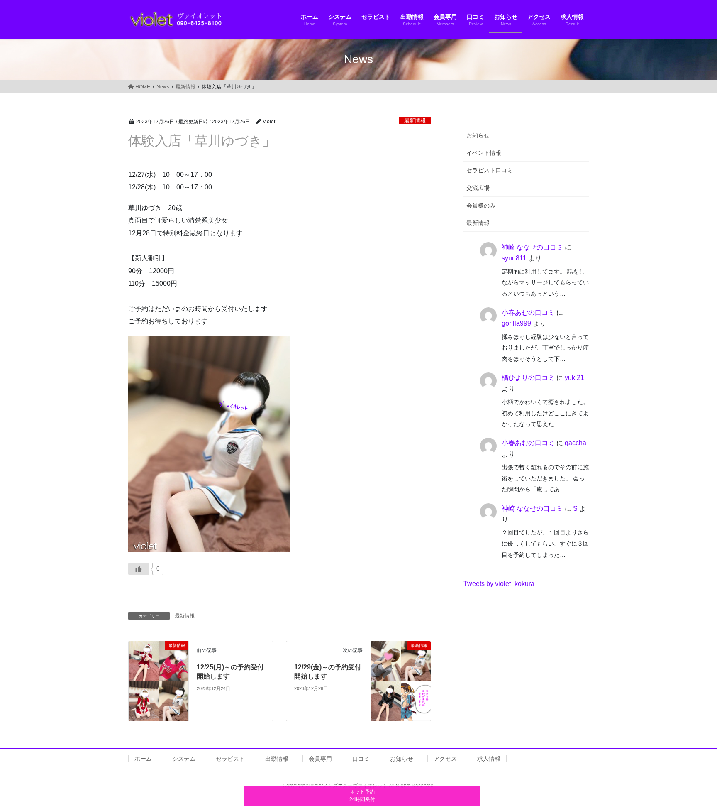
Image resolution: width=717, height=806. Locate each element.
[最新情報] (158, 680)
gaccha (575, 442)
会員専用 (320, 758)
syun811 (514, 258)
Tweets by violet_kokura (498, 583)
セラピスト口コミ (489, 170)
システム (183, 758)
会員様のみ (480, 205)
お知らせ (478, 135)
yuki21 (574, 377)
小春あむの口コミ (528, 312)
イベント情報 (483, 152)
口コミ (361, 758)
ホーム (143, 758)
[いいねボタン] (138, 569)
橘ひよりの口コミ (528, 377)
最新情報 (415, 121)
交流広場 (478, 187)
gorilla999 (516, 323)
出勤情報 (276, 758)
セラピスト (230, 758)
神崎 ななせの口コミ (532, 247)
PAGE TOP (693, 774)
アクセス (445, 758)
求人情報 (488, 758)
